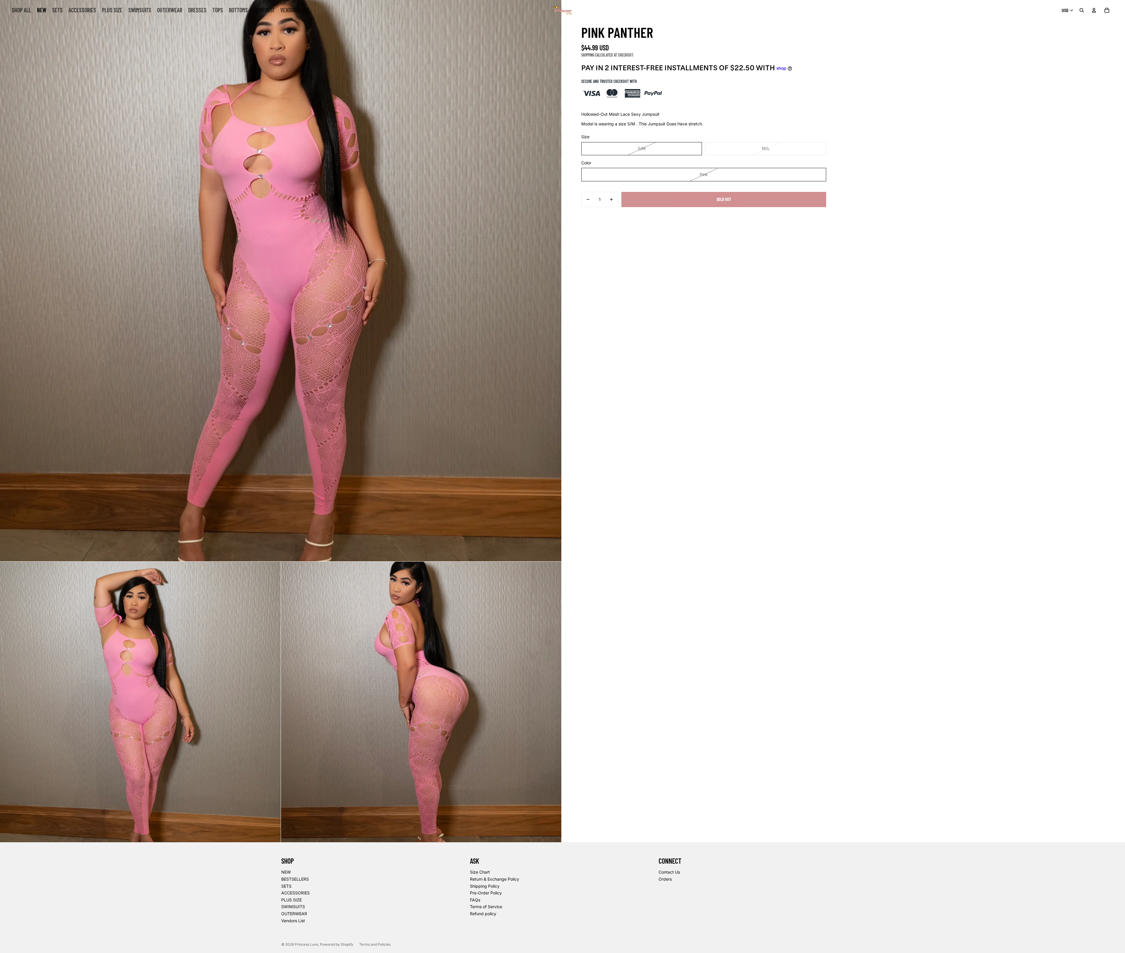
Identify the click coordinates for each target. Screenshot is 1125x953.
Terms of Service (486, 906)
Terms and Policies (375, 944)
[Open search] (1081, 10)
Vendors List (293, 920)
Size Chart (480, 872)
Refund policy (483, 913)
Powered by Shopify (336, 944)
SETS (286, 886)
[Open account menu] (1094, 10)
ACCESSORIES (295, 892)
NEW (286, 872)
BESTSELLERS (295, 879)
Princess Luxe (306, 944)
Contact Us (669, 872)
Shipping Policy (485, 886)
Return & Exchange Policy (494, 879)
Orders (665, 879)
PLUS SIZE (291, 899)
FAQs (475, 899)
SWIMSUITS (293, 906)
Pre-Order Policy (486, 892)
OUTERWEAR (294, 913)
